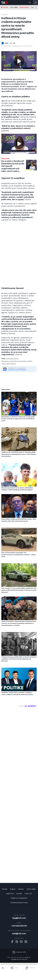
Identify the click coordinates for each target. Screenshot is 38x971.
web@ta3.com (19, 933)
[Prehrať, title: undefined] (19, 61)
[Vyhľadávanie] (30, 2)
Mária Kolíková (11, 363)
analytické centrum (12, 358)
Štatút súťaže (31, 889)
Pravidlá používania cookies (19, 902)
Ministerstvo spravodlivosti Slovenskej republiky (16, 361)
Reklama (21, 889)
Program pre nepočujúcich (19, 898)
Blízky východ (24, 7)
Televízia (4, 889)
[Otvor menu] (35, 2)
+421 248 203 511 (19, 926)
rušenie (3, 363)
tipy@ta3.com (19, 918)
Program (12, 889)
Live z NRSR (14, 7)
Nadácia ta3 (10, 893)
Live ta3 (5, 7)
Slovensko (4, 14)
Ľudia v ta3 (28, 893)
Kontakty (19, 893)
